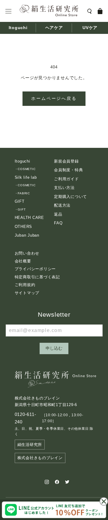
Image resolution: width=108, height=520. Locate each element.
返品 (58, 214)
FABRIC (24, 193)
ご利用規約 (25, 284)
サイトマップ (27, 293)
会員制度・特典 (68, 170)
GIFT (20, 201)
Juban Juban (27, 235)
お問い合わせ (27, 253)
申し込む (54, 348)
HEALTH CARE (29, 217)
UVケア (90, 27)
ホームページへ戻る (53, 98)
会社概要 (23, 261)
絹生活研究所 (29, 444)
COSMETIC (26, 169)
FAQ (58, 223)
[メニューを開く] (8, 11)
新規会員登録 (66, 161)
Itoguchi (18, 27)
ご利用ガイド (66, 179)
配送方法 (62, 205)
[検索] (89, 10)
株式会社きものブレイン (40, 458)
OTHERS (23, 226)
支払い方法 (64, 187)
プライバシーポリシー (35, 269)
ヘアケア (54, 27)
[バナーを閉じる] (104, 501)
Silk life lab (26, 177)
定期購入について (70, 196)
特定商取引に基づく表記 (37, 277)
